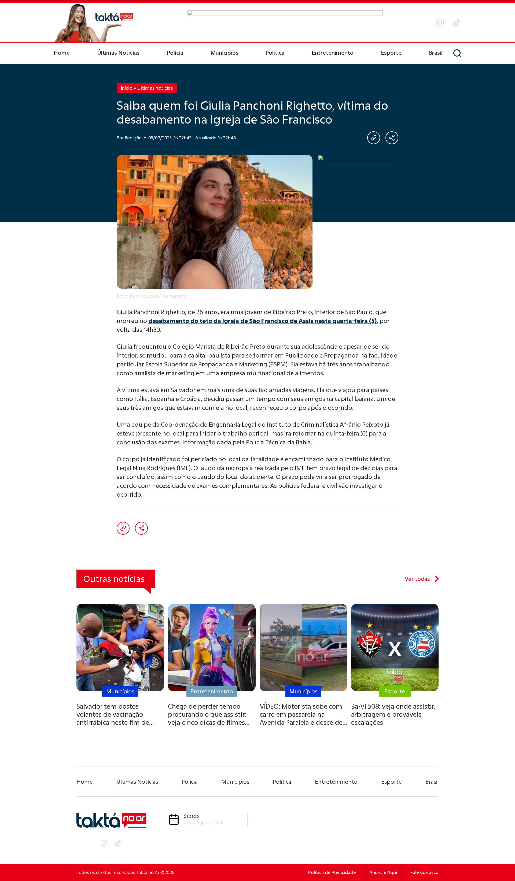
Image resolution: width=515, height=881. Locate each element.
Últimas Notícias (118, 52)
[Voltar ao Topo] (502, 862)
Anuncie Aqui (383, 872)
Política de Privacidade (332, 872)
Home (62, 52)
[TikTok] (456, 22)
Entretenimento (333, 52)
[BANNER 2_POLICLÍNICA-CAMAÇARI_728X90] (285, 22)
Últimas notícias (155, 88)
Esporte (391, 52)
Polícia (175, 52)
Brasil (436, 52)
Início (126, 88)
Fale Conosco (424, 872)
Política (275, 52)
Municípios (224, 52)
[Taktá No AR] (94, 22)
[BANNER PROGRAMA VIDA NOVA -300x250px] (358, 188)
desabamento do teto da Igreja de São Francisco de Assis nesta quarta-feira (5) (262, 321)
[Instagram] (440, 22)
